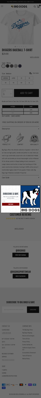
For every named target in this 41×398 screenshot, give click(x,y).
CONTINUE (10, 204)
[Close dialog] (39, 187)
